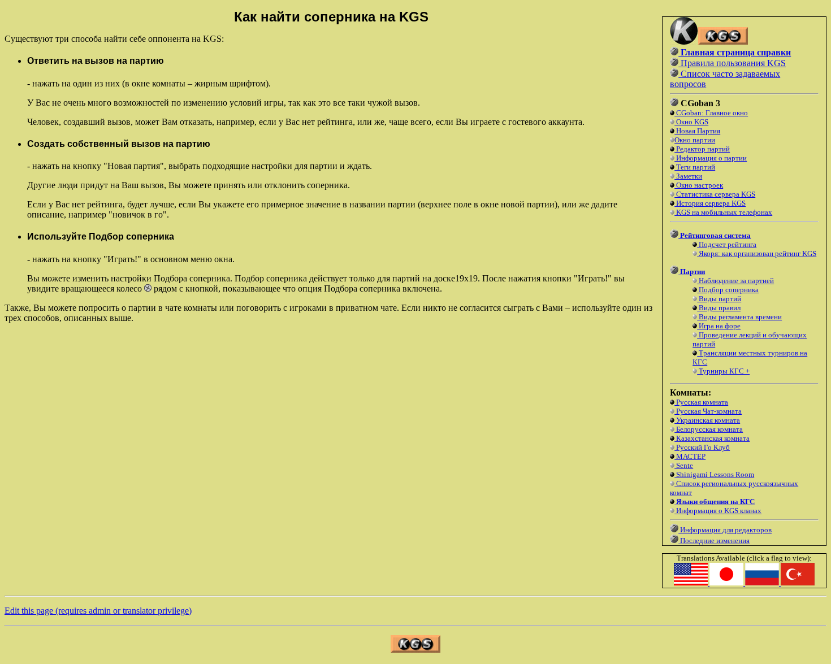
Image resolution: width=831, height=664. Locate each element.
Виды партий (719, 298)
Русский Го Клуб (702, 447)
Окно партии (694, 140)
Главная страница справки (734, 52)
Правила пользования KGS (732, 63)
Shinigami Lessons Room (714, 474)
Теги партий (694, 167)
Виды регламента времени (739, 317)
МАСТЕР (690, 456)
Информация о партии (710, 158)
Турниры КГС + (723, 371)
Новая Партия (697, 131)
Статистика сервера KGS (714, 194)
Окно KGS (691, 122)
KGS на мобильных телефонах (723, 212)
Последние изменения (714, 540)
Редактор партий (702, 149)
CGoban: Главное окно (711, 113)
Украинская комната (707, 420)
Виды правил (719, 307)
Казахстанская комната (712, 438)
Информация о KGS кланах (717, 510)
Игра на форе (719, 326)
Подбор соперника (728, 289)
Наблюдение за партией (735, 280)
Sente (683, 465)
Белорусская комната (708, 429)
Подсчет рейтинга (726, 244)
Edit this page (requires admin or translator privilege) (98, 610)
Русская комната (701, 402)
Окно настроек (698, 185)
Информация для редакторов (725, 530)
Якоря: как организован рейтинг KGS (756, 253)
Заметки (688, 176)
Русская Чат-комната (708, 411)
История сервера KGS (710, 203)
